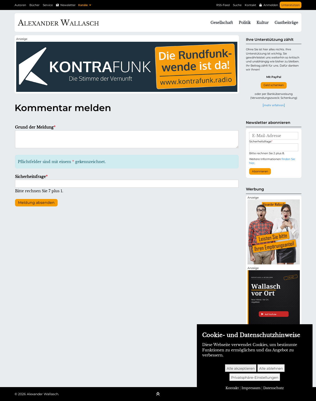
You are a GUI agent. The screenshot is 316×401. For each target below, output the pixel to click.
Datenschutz (273, 388)
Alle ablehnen (271, 368)
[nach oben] (158, 394)
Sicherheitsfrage (31, 176)
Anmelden (270, 5)
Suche (237, 5)
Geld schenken (273, 85)
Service (48, 5)
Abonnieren (260, 171)
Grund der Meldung (35, 127)
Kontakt (250, 5)
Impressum (251, 388)
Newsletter (68, 5)
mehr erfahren (274, 105)
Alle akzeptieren (241, 368)
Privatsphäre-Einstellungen (254, 377)
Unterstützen (290, 5)
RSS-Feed (223, 5)
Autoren (20, 5)
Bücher (34, 5)
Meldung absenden (36, 202)
